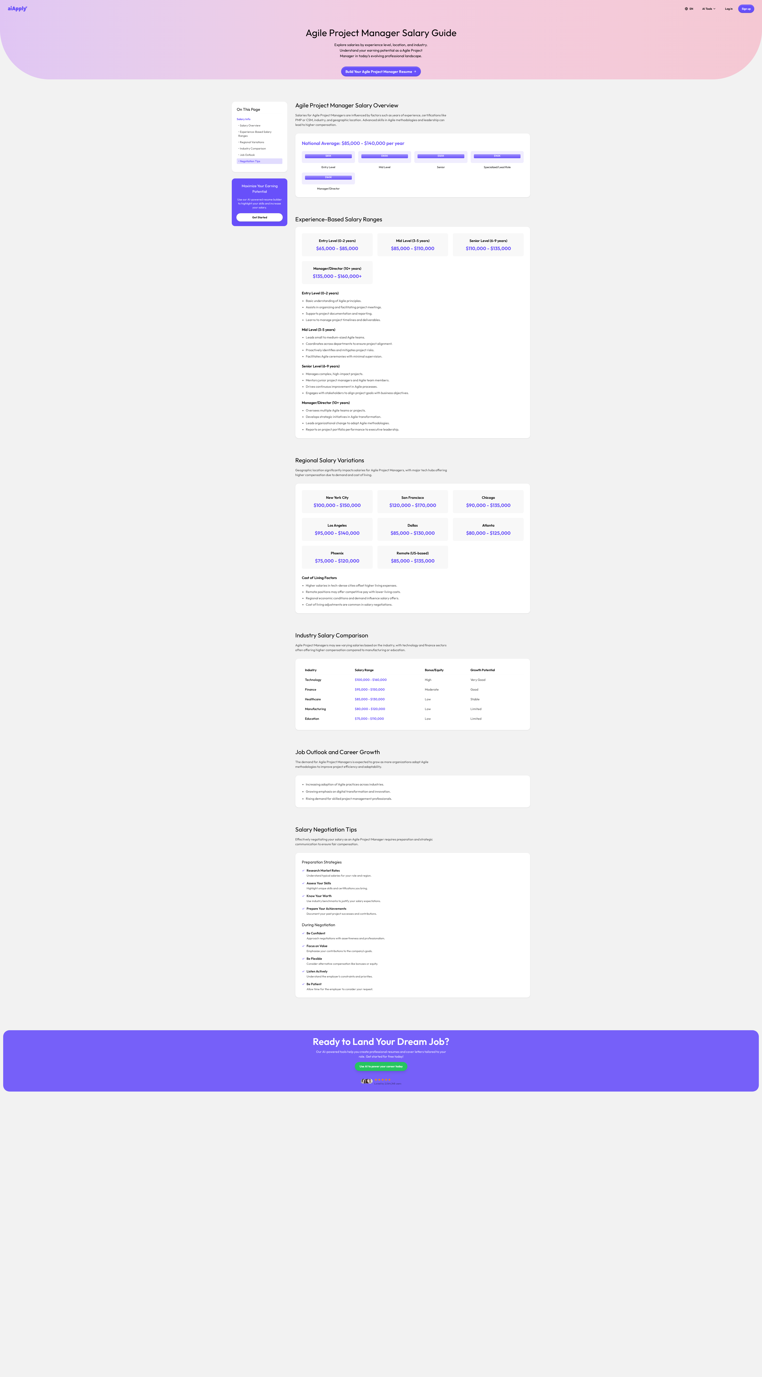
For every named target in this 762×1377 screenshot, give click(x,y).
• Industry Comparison (252, 148)
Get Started (259, 217)
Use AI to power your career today (381, 1066)
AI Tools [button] (707, 9)
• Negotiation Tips (249, 161)
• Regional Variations (251, 142)
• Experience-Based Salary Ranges (254, 134)
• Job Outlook (246, 155)
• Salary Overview (249, 125)
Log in (729, 9)
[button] (689, 9)
